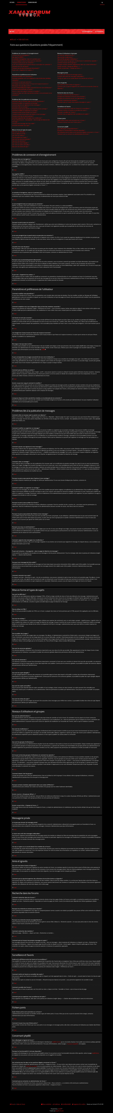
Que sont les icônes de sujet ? (20, 146)
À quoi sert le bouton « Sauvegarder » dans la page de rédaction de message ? (30, 121)
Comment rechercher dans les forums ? (68, 95)
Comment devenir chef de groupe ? (67, 63)
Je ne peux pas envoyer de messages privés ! (69, 74)
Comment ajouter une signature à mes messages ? (26, 105)
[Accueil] (29, 13)
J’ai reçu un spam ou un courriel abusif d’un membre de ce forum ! (75, 78)
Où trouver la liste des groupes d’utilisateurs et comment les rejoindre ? (77, 61)
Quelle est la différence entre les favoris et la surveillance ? (73, 108)
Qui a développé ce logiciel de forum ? (67, 128)
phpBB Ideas (95, 1053)
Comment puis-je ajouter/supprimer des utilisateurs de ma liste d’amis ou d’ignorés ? (77, 87)
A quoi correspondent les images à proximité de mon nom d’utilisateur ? (32, 87)
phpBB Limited (56, 1042)
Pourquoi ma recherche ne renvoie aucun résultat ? (71, 96)
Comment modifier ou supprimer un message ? (25, 103)
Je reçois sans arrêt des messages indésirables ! (70, 76)
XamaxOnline (32, 2)
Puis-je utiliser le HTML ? (19, 133)
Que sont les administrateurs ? (66, 55)
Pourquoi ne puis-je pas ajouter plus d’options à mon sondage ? (29, 109)
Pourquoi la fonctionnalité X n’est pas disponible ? (71, 130)
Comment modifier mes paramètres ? (22, 76)
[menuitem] (11, 31)
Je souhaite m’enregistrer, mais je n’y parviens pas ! (26, 59)
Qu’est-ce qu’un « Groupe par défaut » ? (68, 66)
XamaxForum (21, 2)
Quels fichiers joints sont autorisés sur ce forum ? (71, 120)
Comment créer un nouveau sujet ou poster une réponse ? (28, 101)
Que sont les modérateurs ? (65, 57)
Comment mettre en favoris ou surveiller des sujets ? (72, 110)
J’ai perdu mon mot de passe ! (20, 66)
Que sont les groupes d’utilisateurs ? (67, 59)
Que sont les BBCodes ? (19, 132)
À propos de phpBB (72, 1044)
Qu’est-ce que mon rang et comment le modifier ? (26, 91)
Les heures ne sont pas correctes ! (21, 82)
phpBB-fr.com (60, 1111)
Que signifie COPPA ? (18, 57)
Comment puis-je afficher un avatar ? (22, 89)
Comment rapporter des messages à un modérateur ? (27, 118)
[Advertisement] (27, 22)
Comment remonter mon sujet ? (21, 125)
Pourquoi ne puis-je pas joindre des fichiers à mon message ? (29, 114)
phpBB (43, 349)
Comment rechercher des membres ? (67, 100)
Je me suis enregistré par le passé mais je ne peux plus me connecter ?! (31, 64)
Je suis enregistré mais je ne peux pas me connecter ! (27, 61)
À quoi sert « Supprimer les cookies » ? (23, 70)
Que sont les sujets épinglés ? (20, 143)
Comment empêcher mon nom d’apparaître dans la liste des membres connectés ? (31, 79)
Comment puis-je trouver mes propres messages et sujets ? (74, 102)
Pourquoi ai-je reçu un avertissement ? (23, 116)
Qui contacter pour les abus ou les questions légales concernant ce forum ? (78, 132)
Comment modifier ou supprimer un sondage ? (25, 110)
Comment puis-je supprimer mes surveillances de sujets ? (73, 114)
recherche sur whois (31, 1066)
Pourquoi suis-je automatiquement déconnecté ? (25, 68)
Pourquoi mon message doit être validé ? (23, 123)
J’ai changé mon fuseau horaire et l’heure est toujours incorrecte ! (30, 84)
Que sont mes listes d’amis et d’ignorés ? (69, 85)
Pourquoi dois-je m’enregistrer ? (21, 55)
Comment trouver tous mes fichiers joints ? (69, 122)
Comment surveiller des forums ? (66, 112)
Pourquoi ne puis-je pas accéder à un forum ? (24, 112)
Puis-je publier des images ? (20, 137)
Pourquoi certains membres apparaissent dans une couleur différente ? (77, 64)
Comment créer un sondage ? (20, 107)
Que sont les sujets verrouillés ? (21, 145)
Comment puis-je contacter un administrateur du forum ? (73, 134)
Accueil (12, 2)
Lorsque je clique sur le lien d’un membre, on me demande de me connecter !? (32, 94)
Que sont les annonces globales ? (21, 139)
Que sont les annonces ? (19, 141)
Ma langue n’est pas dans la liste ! (21, 86)
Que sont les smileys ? (18, 135)
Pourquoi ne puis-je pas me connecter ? (23, 63)
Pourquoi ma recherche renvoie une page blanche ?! (71, 98)
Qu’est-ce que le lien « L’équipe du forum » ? (69, 68)
